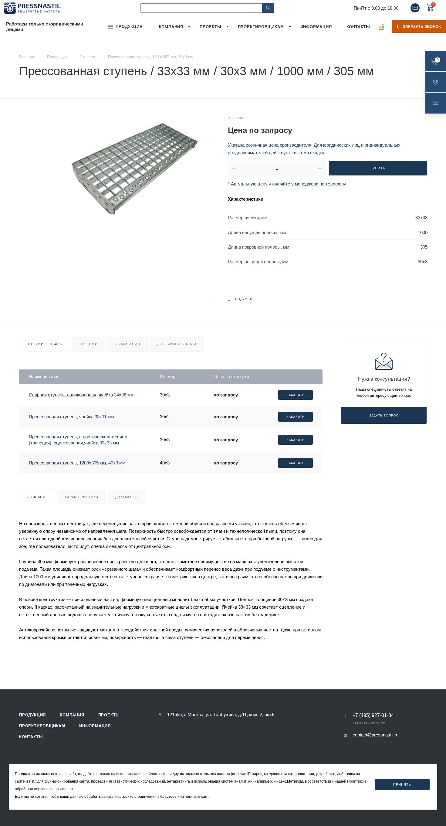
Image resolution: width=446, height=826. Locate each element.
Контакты (31, 737)
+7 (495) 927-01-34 (373, 715)
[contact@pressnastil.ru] (415, 7)
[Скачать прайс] (381, 26)
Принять (402, 784)
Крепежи (89, 344)
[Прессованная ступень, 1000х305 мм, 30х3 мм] (132, 168)
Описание (37, 497)
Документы (127, 497)
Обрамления (127, 344)
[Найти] (268, 8)
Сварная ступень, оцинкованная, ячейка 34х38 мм (81, 394)
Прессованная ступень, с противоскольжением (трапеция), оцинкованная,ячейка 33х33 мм (78, 439)
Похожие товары (45, 344)
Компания (72, 715)
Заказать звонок (422, 26)
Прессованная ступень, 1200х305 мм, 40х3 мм (77, 462)
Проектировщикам (42, 726)
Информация (95, 726)
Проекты (109, 715)
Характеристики (81, 497)
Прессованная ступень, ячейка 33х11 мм (71, 416)
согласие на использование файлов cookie (132, 774)
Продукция (32, 715)
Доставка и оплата (177, 344)
